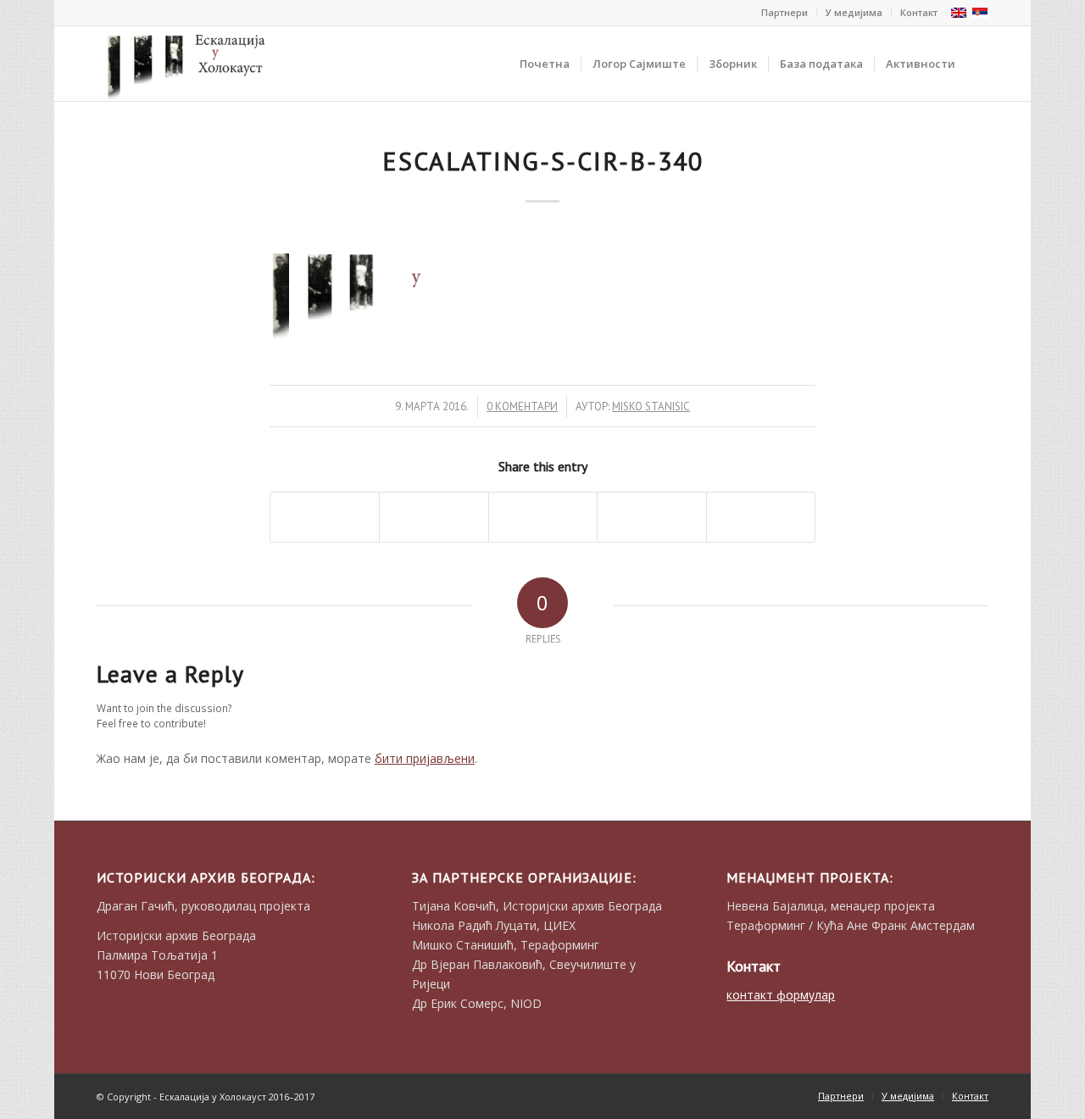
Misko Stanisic (651, 406)
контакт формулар (780, 995)
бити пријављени (425, 758)
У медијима (854, 12)
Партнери (784, 12)
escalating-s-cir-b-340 (543, 160)
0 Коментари (522, 406)
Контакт (919, 12)
